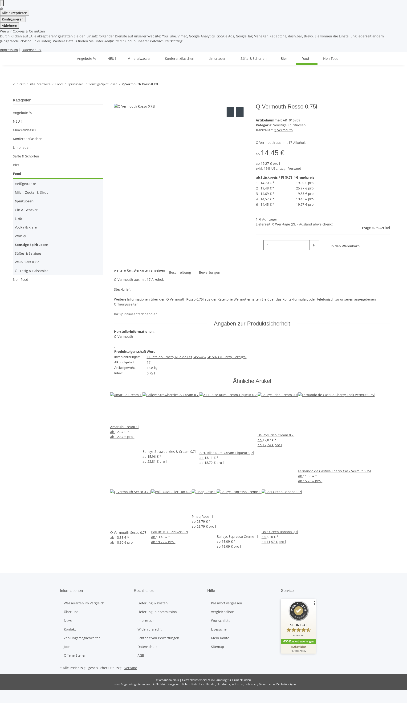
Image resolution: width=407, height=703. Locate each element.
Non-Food (20, 279)
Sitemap (217, 646)
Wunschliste (220, 620)
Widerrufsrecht (150, 629)
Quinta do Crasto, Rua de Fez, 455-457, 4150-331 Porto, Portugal (197, 357)
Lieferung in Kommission (157, 612)
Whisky (20, 236)
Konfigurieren (13, 19)
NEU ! (17, 121)
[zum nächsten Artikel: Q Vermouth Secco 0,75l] (170, 85)
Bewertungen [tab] (209, 272)
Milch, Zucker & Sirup (32, 192)
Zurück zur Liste (24, 84)
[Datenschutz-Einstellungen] (2, 3)
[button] (58, 130)
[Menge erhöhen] (313, 255)
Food (17, 173)
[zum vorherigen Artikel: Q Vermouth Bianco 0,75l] (162, 85)
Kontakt (70, 629)
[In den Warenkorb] (118, 100)
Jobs (67, 646)
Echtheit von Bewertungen (158, 638)
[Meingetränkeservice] (65, 58)
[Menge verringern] (259, 245)
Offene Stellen (75, 655)
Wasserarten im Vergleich (84, 603)
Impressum (9, 50)
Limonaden (22, 147)
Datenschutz (31, 50)
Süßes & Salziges (28, 253)
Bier (16, 165)
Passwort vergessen (226, 603)
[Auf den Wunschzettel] (240, 112)
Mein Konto (220, 638)
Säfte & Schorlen (26, 156)
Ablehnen (9, 25)
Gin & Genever (26, 210)
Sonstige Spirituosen (289, 125)
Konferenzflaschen (27, 139)
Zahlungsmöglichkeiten (82, 638)
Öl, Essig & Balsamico (31, 271)
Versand (294, 168)
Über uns (71, 612)
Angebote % (22, 112)
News (68, 620)
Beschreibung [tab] (180, 272)
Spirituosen (24, 201)
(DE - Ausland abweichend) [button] (312, 224)
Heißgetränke (25, 183)
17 (149, 362)
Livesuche (219, 629)
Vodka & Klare (26, 227)
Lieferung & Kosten (153, 603)
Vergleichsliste (222, 612)
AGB (141, 655)
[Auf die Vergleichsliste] (230, 112)
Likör (18, 218)
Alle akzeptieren (14, 13)
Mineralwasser (24, 130)
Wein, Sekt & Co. (27, 262)
